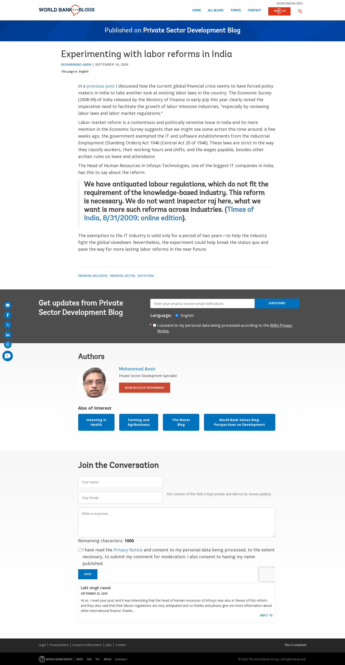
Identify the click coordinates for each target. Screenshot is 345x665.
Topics (235, 10)
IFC (98, 659)
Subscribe (276, 303)
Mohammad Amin (76, 64)
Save (88, 574)
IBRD (79, 659)
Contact (254, 10)
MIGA (107, 659)
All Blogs (215, 10)
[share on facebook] (8, 315)
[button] (300, 11)
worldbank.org (289, 3)
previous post (101, 86)
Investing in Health (96, 422)
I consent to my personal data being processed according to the (224, 328)
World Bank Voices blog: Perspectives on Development (239, 422)
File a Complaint (295, 645)
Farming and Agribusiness (139, 422)
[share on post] (8, 325)
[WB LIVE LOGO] (279, 11)
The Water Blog (181, 422)
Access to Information (87, 645)
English (83, 71)
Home (196, 10)
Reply (264, 615)
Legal (42, 645)
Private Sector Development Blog (191, 30)
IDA (89, 659)
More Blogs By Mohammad (144, 388)
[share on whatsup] (8, 344)
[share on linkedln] (8, 334)
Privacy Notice (128, 550)
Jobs (108, 645)
